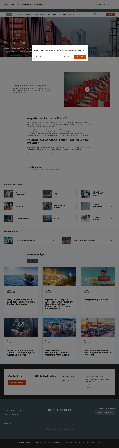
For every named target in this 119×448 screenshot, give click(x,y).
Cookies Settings (40, 56)
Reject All (66, 56)
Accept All (80, 56)
